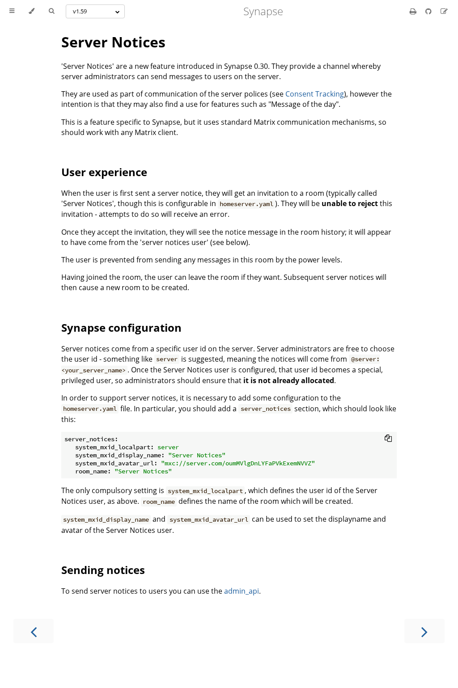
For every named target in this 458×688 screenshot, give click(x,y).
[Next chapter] (424, 631)
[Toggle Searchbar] (51, 11)
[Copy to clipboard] (388, 438)
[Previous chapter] (33, 631)
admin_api (241, 591)
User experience (104, 172)
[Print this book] (414, 11)
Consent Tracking (314, 94)
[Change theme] (31, 11)
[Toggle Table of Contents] (11, 11)
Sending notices (103, 569)
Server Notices (113, 41)
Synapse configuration (121, 327)
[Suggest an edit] (444, 11)
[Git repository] (429, 11)
